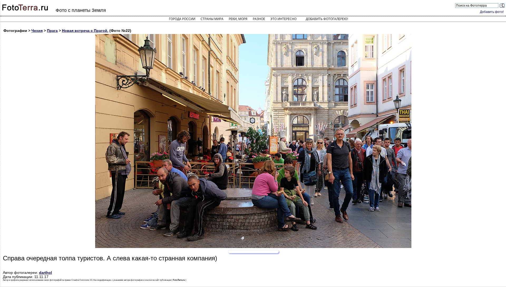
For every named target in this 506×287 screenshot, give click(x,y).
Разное (259, 19)
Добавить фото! (492, 12)
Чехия (37, 30)
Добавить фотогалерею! (327, 19)
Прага (52, 30)
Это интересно (283, 19)
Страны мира (212, 19)
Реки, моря (238, 19)
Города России (182, 19)
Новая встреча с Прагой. (85, 30)
